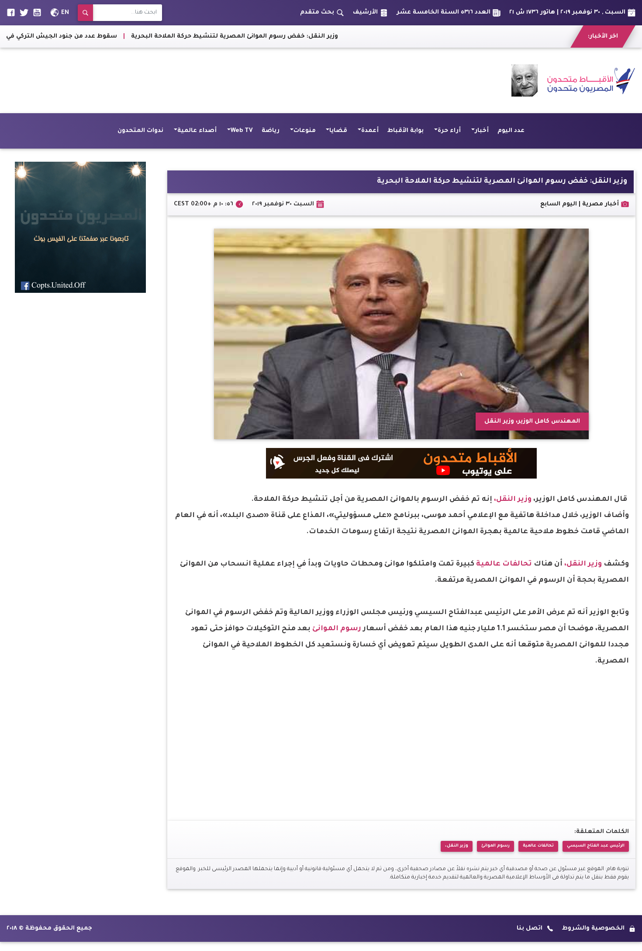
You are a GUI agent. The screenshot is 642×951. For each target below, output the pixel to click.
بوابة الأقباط (405, 131)
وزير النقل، (513, 499)
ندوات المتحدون (140, 131)
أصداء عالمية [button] (197, 131)
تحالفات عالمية (504, 564)
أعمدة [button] (370, 131)
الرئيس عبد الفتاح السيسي (596, 845)
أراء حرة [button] (449, 131)
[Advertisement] (165, 80)
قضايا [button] (338, 131)
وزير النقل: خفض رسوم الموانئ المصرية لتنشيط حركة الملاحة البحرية (293, 36)
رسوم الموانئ (336, 629)
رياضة (271, 131)
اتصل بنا (529, 928)
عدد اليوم (511, 131)
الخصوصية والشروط (593, 928)
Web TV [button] (242, 131)
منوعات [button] (304, 131)
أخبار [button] (482, 131)
